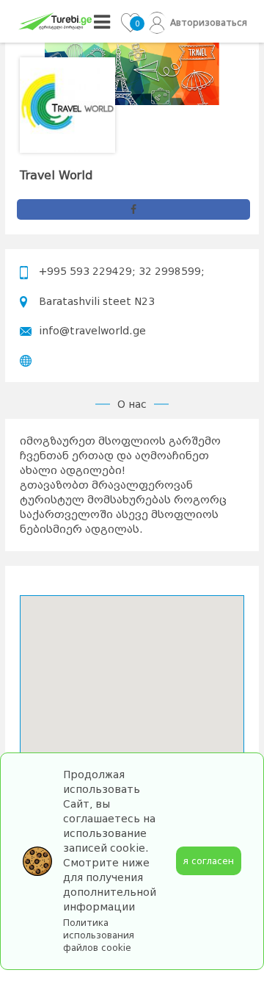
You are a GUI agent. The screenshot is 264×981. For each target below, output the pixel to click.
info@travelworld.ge (92, 331)
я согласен (208, 860)
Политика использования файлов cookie (98, 935)
